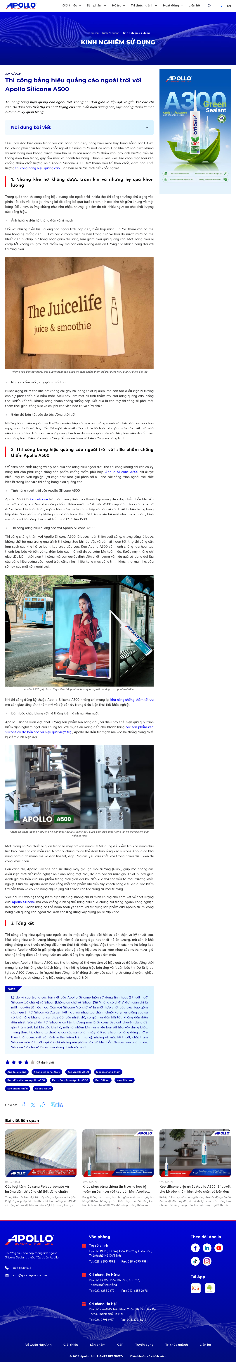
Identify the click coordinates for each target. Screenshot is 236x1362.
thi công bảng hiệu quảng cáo (37, 168)
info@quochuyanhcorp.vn (30, 1275)
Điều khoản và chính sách (148, 1356)
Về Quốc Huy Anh (38, 1344)
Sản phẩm (97, 1344)
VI (222, 6)
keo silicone (39, 499)
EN (229, 6)
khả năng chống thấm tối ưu (132, 699)
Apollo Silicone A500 (121, 472)
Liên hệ (205, 1344)
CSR (120, 1344)
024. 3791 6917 (104, 1320)
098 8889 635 (22, 1268)
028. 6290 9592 (104, 1261)
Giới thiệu (70, 1344)
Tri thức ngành (176, 1344)
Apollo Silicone (23, 902)
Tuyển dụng (144, 1344)
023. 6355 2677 (104, 1290)
